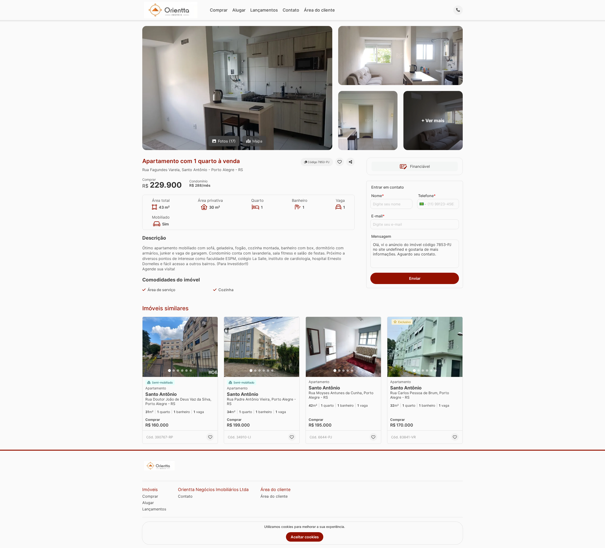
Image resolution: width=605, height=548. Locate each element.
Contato (291, 10)
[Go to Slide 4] (182, 370)
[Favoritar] (339, 162)
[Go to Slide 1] (169, 370)
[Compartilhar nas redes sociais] (350, 162)
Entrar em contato (387, 187)
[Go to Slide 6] (191, 370)
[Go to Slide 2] (174, 370)
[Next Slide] (213, 347)
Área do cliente (319, 10)
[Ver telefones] (458, 10)
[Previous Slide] (147, 347)
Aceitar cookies (305, 537)
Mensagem (381, 236)
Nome (377, 195)
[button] (180, 347)
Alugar (239, 10)
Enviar (414, 278)
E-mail (378, 216)
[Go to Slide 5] (186, 370)
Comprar (219, 10)
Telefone (427, 195)
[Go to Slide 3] (178, 370)
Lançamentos (264, 10)
